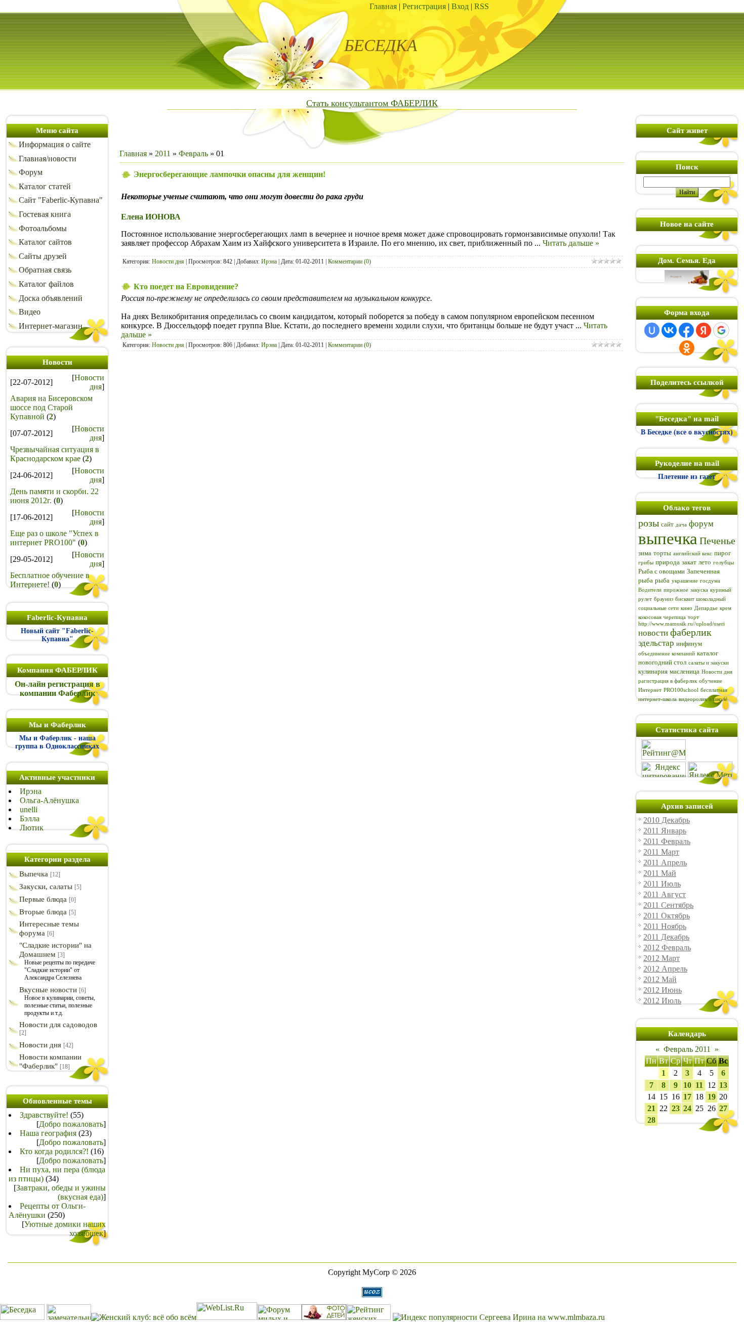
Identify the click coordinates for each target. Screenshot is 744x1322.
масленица (684, 671)
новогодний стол (662, 662)
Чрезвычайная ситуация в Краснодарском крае (54, 454)
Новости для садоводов (58, 1025)
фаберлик (691, 632)
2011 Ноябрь (664, 926)
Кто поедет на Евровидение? (186, 286)
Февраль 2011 (687, 1049)
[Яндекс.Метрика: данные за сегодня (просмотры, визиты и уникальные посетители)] (710, 769)
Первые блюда (43, 899)
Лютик (32, 827)
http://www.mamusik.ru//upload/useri (681, 624)
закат (689, 562)
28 (651, 1120)
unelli (28, 809)
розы (648, 522)
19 (712, 1096)
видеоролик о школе (703, 699)
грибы (645, 562)
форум (701, 523)
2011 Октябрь (666, 915)
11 (699, 1085)
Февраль (193, 153)
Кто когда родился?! (54, 1151)
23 (676, 1108)
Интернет (650, 690)
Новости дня (89, 382)
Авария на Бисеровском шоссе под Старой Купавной (51, 407)
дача (681, 524)
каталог (707, 653)
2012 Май (660, 979)
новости (653, 633)
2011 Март (661, 852)
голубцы (723, 562)
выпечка (667, 538)
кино (686, 608)
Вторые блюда (43, 912)
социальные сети (658, 608)
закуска (699, 590)
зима (644, 553)
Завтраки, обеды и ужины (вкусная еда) (61, 1192)
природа (667, 562)
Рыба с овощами (661, 571)
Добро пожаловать (71, 1124)
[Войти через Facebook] (686, 330)
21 (651, 1108)
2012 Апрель (665, 968)
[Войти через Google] (721, 330)
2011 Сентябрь (668, 905)
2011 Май (659, 873)
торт (693, 617)
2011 (163, 153)
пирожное (676, 590)
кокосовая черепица (662, 617)
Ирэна (31, 791)
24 (687, 1108)
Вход (460, 6)
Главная (383, 6)
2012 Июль (662, 1000)
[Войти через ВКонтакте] (669, 330)
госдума (710, 581)
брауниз (663, 599)
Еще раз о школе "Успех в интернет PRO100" (54, 538)
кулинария (653, 671)
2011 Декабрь (666, 937)
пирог (722, 553)
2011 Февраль (666, 841)
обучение (710, 681)
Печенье (717, 540)
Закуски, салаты (45, 887)
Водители (650, 590)
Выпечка (33, 874)
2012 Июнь (662, 990)
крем (725, 608)
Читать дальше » (571, 243)
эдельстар (656, 643)
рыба (662, 580)
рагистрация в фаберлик (667, 681)
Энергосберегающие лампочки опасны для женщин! (229, 174)
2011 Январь (664, 830)
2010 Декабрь (666, 820)
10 (687, 1085)
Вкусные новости (48, 990)
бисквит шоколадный (700, 599)
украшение (685, 581)
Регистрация (424, 6)
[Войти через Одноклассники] (686, 348)
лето (704, 562)
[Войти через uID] (651, 330)
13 (723, 1085)
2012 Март (661, 958)
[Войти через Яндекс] (703, 330)
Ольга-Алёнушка (49, 800)
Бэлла (29, 818)
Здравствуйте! (44, 1115)
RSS (481, 6)
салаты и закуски (708, 663)
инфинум (689, 643)
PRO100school (681, 690)
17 (687, 1096)
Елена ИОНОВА (151, 216)
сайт (667, 524)
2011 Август (664, 894)
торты (662, 553)
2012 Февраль (667, 947)
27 (723, 1108)
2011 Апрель (665, 862)
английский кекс (692, 553)
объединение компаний (666, 653)
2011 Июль (662, 883)
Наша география (48, 1133)
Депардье (706, 608)
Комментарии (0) (349, 261)
